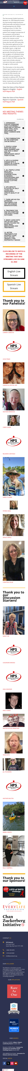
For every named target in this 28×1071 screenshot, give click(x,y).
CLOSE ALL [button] (20, 119)
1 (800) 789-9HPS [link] (10, 950)
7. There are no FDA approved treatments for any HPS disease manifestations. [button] (12, 202)
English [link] (6, 1069)
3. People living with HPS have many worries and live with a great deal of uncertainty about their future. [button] (12, 151)
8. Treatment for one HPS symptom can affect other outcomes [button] (11, 213)
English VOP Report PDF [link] (12, 90)
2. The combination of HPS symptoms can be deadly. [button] (12, 140)
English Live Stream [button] (14, 273)
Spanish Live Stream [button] (14, 286)
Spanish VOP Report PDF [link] (13, 100)
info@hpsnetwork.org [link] (11, 956)
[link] (14, 897)
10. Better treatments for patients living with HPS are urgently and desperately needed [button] (12, 236)
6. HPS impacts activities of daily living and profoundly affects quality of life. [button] (11, 190)
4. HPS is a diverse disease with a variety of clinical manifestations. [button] (12, 163)
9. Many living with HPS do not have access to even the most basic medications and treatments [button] (12, 223)
